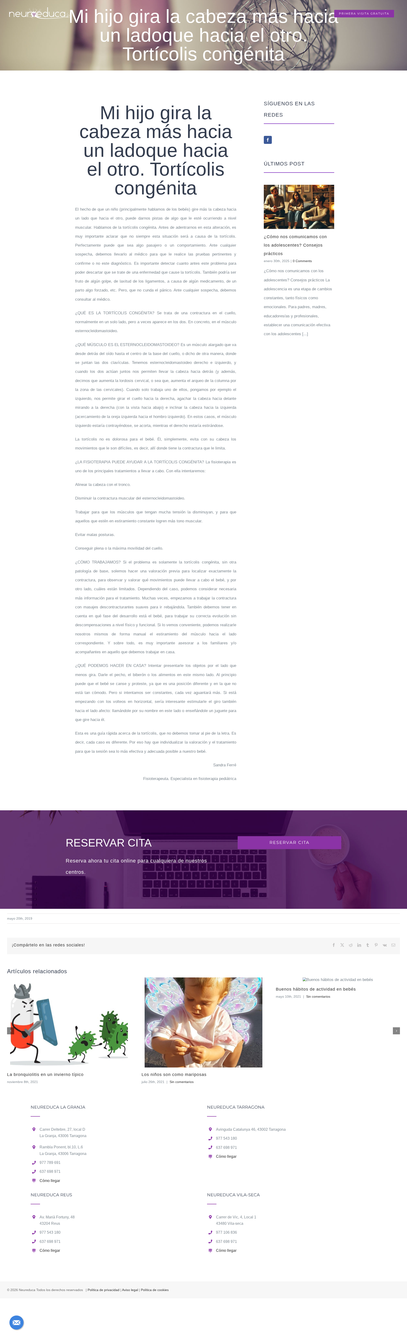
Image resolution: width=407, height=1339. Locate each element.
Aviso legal (130, 1290)
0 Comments (302, 261)
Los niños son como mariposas (174, 1074)
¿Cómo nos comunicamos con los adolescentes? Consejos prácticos (295, 245)
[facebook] (268, 140)
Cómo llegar (50, 1181)
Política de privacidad (103, 1290)
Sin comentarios (182, 1082)
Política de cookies (155, 1290)
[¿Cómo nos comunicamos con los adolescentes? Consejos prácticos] (299, 207)
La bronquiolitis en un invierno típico (45, 1074)
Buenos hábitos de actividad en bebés (316, 989)
